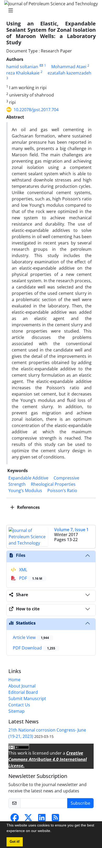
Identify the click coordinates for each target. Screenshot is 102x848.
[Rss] (55, 819)
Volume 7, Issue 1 (71, 529)
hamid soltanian (22, 67)
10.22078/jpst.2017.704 (36, 110)
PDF (30, 578)
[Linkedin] (42, 819)
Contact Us (19, 705)
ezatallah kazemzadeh (69, 73)
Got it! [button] (15, 842)
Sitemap (16, 711)
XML (22, 570)
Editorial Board (23, 692)
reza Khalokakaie (22, 73)
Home (14, 679)
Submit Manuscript (27, 698)
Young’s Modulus (25, 490)
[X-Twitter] (28, 819)
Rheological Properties (53, 484)
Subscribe (80, 803)
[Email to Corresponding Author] (41, 65)
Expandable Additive (28, 478)
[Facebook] (14, 819)
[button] (53, 831)
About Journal (22, 686)
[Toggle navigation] (49, 10)
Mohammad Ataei (68, 67)
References (28, 507)
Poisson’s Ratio (62, 490)
